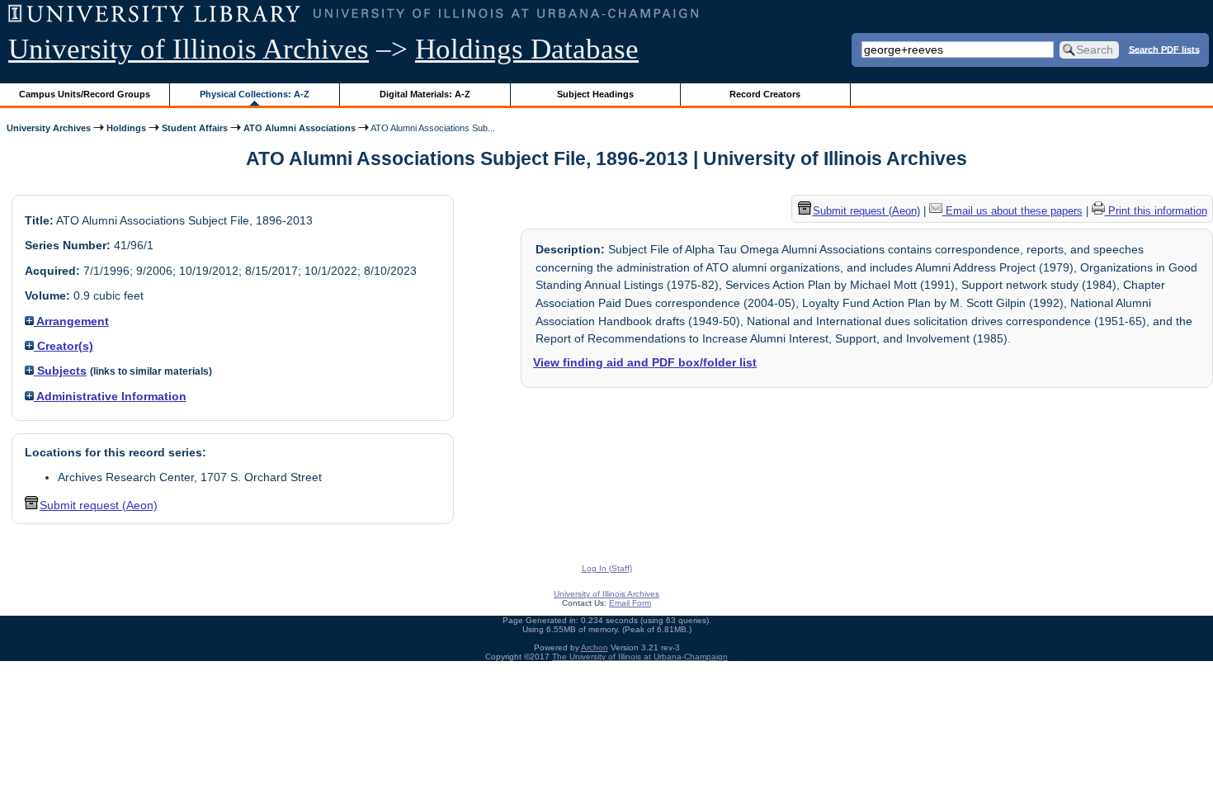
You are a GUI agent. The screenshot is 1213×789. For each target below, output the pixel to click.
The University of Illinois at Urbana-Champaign (640, 656)
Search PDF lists (1164, 49)
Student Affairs (195, 128)
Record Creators (764, 94)
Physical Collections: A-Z (254, 94)
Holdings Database (527, 49)
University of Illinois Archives (188, 49)
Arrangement (71, 321)
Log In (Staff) (607, 568)
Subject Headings (595, 94)
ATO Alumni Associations (299, 128)
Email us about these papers (1012, 211)
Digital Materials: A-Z (425, 94)
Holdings (126, 128)
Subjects (60, 370)
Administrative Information (110, 396)
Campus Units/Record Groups (84, 94)
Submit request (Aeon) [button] (99, 505)
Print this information (1156, 211)
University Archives (49, 128)
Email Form (630, 602)
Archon (594, 647)
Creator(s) (63, 345)
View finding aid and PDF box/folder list (645, 362)
